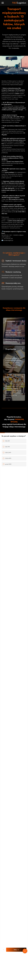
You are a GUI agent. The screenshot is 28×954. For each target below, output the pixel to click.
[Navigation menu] (3, 3)
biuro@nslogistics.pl (8, 240)
